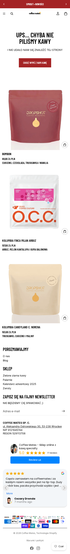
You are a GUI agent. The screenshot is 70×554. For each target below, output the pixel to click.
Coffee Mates (28, 533)
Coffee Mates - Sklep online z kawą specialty (37, 446)
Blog (5, 360)
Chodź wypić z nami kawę (35, 62)
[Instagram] (38, 548)
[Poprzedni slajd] (4, 4)
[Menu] (4, 14)
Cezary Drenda (24, 498)
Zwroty (7, 388)
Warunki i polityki (35, 540)
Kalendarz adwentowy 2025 (19, 383)
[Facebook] (32, 548)
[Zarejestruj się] (63, 411)
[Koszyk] (66, 14)
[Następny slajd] (66, 4)
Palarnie (7, 379)
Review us (35, 460)
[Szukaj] (12, 14)
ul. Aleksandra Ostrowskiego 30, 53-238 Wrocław (32, 426)
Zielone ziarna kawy (14, 375)
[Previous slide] (6, 488)
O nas (6, 356)
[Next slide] (64, 488)
